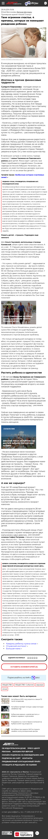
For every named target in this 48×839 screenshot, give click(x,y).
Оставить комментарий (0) (24, 667)
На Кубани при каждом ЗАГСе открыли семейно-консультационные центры (25, 730)
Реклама (6, 752)
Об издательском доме (14, 748)
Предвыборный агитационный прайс (21, 761)
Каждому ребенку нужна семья (21, 644)
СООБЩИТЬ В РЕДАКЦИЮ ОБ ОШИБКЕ (19, 765)
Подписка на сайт (11, 758)
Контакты (27, 758)
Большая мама (13, 648)
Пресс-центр (33, 748)
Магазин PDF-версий (22, 752)
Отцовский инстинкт (16, 646)
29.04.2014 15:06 (7, 10)
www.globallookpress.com (12, 59)
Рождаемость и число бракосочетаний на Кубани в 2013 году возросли (26, 723)
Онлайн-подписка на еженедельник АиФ (23, 755)
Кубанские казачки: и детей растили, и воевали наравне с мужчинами (25, 715)
